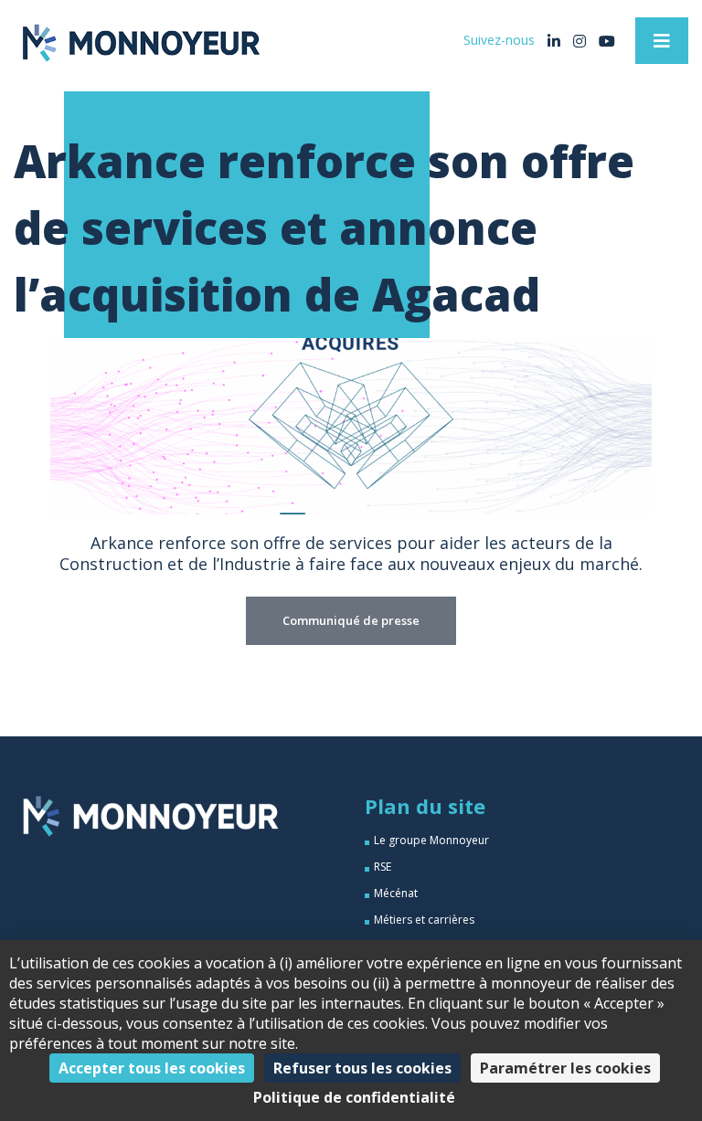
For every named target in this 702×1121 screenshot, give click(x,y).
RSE (382, 866)
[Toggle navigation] (661, 40)
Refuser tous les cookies (362, 1068)
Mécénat (396, 893)
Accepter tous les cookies (151, 1068)
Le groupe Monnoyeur (431, 840)
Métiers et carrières (424, 919)
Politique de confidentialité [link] (354, 1097)
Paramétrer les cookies (565, 1068)
